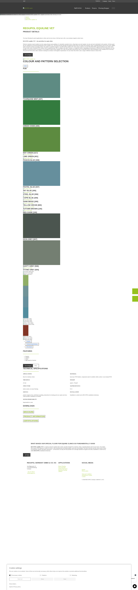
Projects (94, 8)
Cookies (84, 476)
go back (27, 454)
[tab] (28, 341)
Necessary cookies (17, 575)
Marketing (74, 575)
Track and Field (61, 467)
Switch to (98, 1)
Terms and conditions (86, 474)
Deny (42, 579)
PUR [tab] (25, 66)
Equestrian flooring (62, 470)
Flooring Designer (103, 8)
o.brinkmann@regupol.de (52, 440)
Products (87, 8)
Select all (20, 579)
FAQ (35, 365)
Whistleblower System (87, 475)
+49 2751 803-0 (31, 471)
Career (109, 1)
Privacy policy (85, 471)
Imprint (83, 469)
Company (105, 1)
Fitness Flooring (62, 466)
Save (65, 579)
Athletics (60, 471)
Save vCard (49, 441)
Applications (78, 8)
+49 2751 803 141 (51, 439)
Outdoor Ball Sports (62, 468)
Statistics (44, 575)
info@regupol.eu (31, 473)
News (113, 1)
